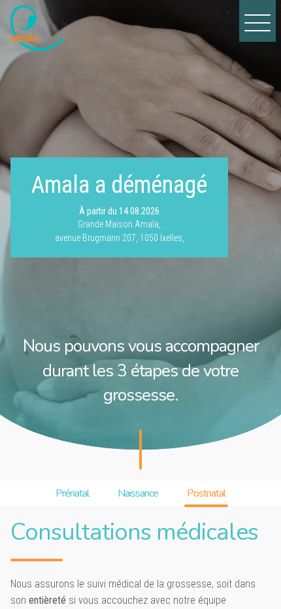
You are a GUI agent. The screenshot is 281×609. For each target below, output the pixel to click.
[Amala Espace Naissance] (36, 28)
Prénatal (72, 493)
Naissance (138, 493)
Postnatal (206, 493)
